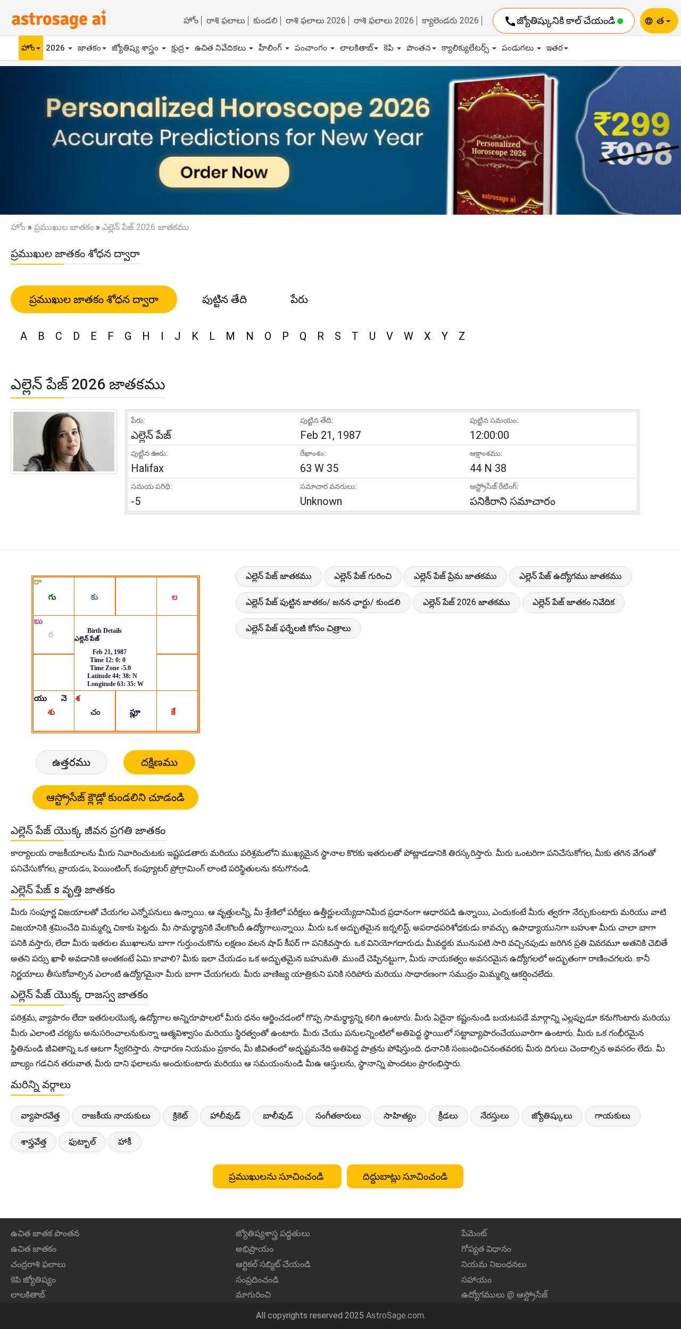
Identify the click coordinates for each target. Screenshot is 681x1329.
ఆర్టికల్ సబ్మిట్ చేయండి (273, 1264)
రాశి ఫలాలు (225, 21)
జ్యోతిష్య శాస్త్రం (136, 48)
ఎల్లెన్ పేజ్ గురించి (363, 576)
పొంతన (418, 48)
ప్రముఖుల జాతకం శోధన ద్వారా (94, 299)
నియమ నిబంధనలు (494, 1264)
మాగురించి (253, 1295)
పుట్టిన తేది (224, 299)
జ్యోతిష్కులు (551, 1116)
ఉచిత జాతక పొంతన (45, 1233)
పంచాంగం (312, 48)
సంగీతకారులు (338, 1116)
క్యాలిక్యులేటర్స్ (466, 48)
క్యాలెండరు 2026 (450, 21)
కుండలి (265, 21)
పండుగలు (519, 48)
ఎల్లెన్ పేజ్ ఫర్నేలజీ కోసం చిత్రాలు (298, 628)
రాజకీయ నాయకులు (116, 1116)
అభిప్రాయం (254, 1249)
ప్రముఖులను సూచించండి (277, 1176)
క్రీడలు (448, 1116)
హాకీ (124, 1142)
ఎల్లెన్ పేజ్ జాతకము (279, 576)
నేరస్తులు (494, 1116)
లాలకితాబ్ (356, 48)
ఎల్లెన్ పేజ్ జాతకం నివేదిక (573, 602)
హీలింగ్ (271, 48)
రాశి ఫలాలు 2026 (316, 21)
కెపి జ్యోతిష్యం (33, 1280)
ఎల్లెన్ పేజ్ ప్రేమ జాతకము (455, 576)
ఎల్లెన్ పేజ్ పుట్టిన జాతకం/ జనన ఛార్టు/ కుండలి (323, 602)
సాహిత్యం (400, 1116)
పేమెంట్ (474, 1233)
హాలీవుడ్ (225, 1116)
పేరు (299, 299)
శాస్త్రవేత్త (33, 1142)
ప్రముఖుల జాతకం (64, 227)
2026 (56, 48)
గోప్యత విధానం (486, 1249)
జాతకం (89, 48)
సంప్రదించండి (257, 1280)
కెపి (390, 48)
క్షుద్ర (177, 48)
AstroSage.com (395, 1315)
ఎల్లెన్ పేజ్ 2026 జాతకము (466, 602)
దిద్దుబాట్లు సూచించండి (405, 1176)
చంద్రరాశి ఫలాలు (38, 1264)
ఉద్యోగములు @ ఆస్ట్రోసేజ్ (504, 1295)
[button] (51, 140)
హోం (191, 21)
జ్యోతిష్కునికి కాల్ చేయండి (560, 21)
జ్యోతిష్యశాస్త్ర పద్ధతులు (273, 1233)
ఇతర (554, 48)
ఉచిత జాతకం (33, 1249)
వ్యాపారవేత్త (40, 1116)
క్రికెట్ (180, 1116)
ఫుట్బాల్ (82, 1142)
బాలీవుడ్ (278, 1116)
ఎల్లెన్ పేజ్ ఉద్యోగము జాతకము (570, 576)
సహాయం (476, 1280)
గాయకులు (612, 1116)
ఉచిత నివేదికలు (221, 48)
